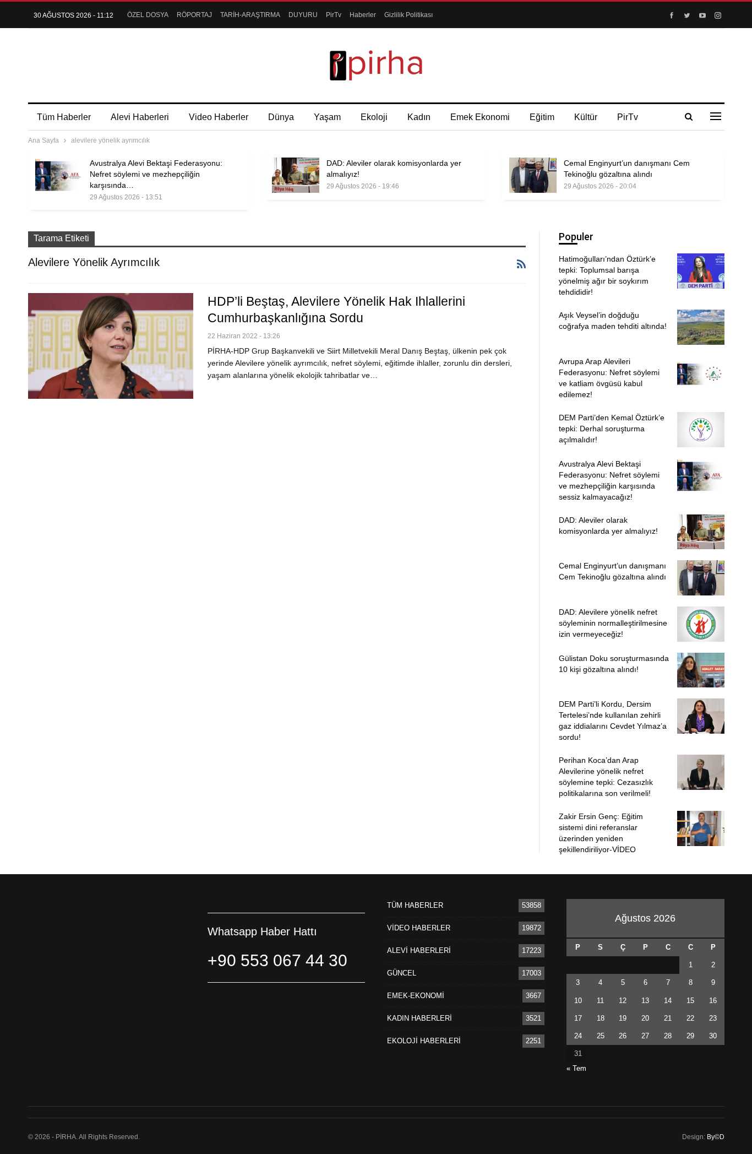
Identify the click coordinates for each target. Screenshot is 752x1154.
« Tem (576, 1068)
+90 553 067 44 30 (277, 960)
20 (645, 1018)
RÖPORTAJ (194, 15)
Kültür (585, 117)
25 (600, 1036)
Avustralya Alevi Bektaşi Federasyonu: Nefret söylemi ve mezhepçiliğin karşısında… (156, 174)
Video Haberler (218, 117)
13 (645, 1000)
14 (668, 1000)
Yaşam (327, 117)
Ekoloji (374, 117)
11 (600, 1000)
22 (690, 1018)
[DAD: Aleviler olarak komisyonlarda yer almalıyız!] (295, 175)
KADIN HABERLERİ (419, 1018)
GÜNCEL (401, 973)
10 (578, 1000)
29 (690, 1036)
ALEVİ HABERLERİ (419, 950)
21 (668, 1018)
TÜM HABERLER (415, 905)
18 (600, 1018)
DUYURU (303, 15)
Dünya (281, 117)
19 (622, 1018)
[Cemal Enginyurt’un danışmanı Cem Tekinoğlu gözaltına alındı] (533, 175)
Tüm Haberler (64, 117)
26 (622, 1036)
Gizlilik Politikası (408, 15)
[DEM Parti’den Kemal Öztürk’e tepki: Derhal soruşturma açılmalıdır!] (700, 429)
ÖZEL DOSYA (147, 15)
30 (713, 1036)
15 (690, 1000)
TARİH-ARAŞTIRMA (250, 15)
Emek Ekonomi (480, 117)
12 (622, 1000)
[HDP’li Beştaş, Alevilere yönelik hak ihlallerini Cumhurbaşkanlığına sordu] (110, 346)
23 (713, 1018)
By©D (715, 1137)
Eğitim (542, 117)
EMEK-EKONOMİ (415, 996)
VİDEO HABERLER (418, 928)
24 (578, 1036)
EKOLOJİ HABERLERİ (424, 1041)
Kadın (419, 117)
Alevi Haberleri (140, 117)
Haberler (363, 15)
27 (645, 1036)
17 (578, 1018)
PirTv (333, 15)
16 (713, 1000)
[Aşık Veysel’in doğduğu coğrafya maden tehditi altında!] (700, 327)
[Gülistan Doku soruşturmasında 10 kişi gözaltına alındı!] (700, 670)
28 (668, 1036)
